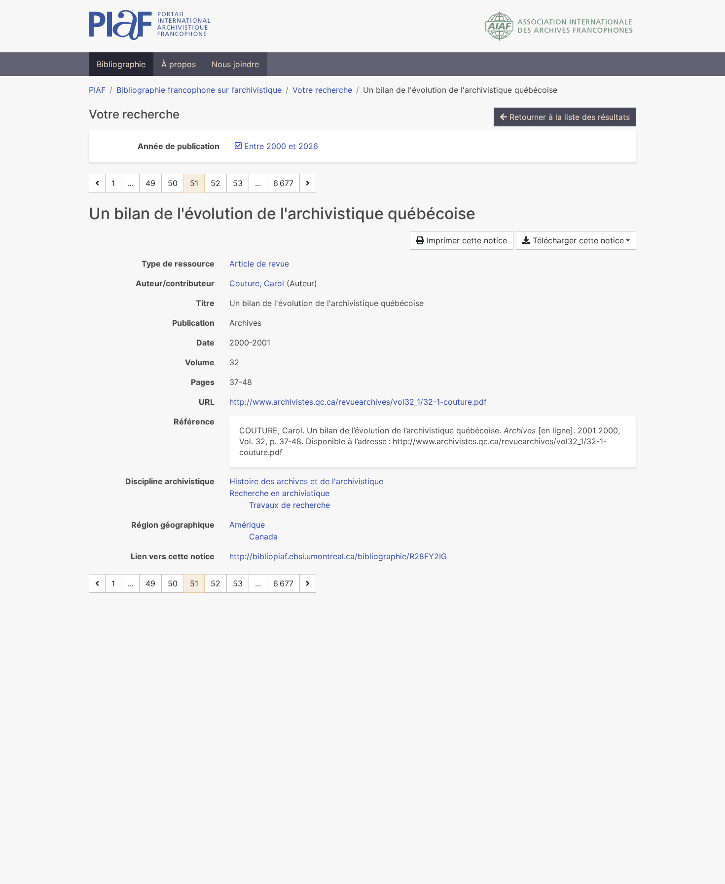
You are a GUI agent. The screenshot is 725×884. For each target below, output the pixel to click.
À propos (178, 64)
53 (238, 183)
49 (150, 183)
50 (173, 183)
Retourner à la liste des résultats (568, 117)
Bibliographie (121, 64)
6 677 (283, 183)
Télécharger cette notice (577, 240)
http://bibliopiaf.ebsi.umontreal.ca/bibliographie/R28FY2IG (338, 556)
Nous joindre (235, 64)
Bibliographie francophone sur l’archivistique (199, 90)
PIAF (97, 90)
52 (215, 183)
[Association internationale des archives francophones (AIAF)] (559, 26)
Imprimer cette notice (465, 240)
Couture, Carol (256, 283)
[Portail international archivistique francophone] (150, 26)
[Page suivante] (307, 183)
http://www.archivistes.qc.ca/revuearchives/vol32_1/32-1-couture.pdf (358, 402)
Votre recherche (322, 90)
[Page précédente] (97, 183)
